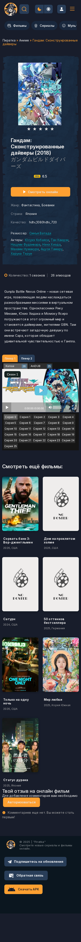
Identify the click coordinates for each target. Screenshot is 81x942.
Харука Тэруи (21, 253)
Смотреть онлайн (43, 192)
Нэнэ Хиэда (51, 244)
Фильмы (20, 25)
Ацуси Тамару (52, 249)
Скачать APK (28, 889)
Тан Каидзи (59, 240)
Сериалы (47, 25)
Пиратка (9, 40)
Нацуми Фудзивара (25, 244)
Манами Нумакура (25, 249)
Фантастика (30, 205)
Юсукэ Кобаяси (37, 240)
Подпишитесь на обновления (38, 861)
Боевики (48, 205)
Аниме (24, 40)
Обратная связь (29, 875)
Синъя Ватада (40, 233)
